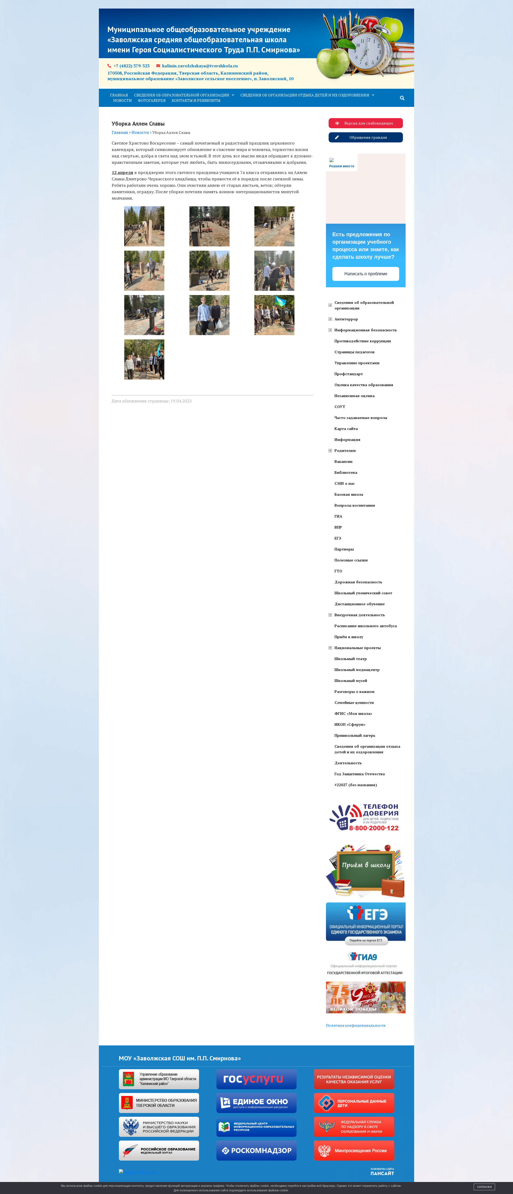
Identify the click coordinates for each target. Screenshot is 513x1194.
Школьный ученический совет (363, 592)
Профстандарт (349, 373)
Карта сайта (346, 428)
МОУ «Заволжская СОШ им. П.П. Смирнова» (180, 1058)
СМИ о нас (345, 483)
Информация (347, 439)
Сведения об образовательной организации (181, 95)
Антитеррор (346, 318)
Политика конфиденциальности (356, 1025)
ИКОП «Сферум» (350, 724)
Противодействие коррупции (363, 340)
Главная (119, 95)
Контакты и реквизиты (196, 100)
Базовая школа (349, 494)
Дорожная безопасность (358, 581)
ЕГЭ (338, 538)
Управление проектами (357, 362)
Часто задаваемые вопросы (361, 417)
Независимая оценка (355, 395)
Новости (122, 100)
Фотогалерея (152, 100)
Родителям (345, 450)
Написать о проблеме (365, 274)
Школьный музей (351, 680)
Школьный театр (351, 658)
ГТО (338, 570)
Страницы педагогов (355, 351)
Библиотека (346, 472)
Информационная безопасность (366, 329)
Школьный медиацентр (357, 669)
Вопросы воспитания (355, 505)
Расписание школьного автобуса (366, 625)
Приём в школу (349, 636)
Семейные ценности (354, 702)
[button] (402, 98)
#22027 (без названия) (356, 784)
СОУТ (340, 406)
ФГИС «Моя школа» (353, 713)
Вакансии (343, 461)
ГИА (338, 516)
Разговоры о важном (355, 691)
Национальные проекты (358, 647)
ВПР (338, 527)
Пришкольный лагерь (355, 735)
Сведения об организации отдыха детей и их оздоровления (304, 95)
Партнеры (344, 549)
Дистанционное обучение (360, 603)
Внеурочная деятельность (360, 614)
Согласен (484, 1186)
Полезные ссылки (351, 560)
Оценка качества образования (364, 384)
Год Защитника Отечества (360, 773)
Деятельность (348, 762)
